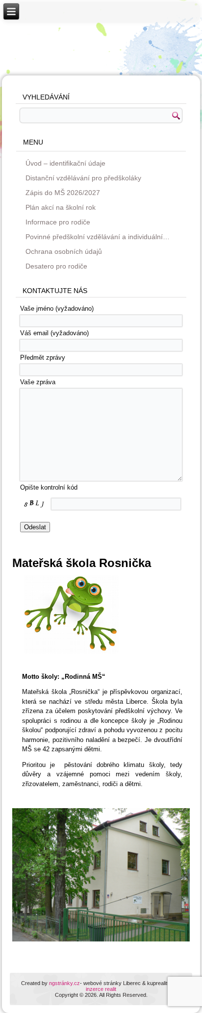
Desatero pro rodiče (56, 266)
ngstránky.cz (64, 983)
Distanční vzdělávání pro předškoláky (83, 178)
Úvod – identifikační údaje (65, 163)
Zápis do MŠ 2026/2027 (62, 193)
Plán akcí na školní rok (60, 207)
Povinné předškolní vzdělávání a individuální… (97, 237)
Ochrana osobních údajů (63, 251)
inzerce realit (101, 989)
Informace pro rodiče (57, 222)
